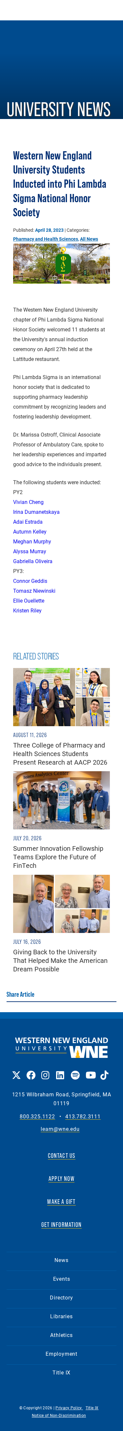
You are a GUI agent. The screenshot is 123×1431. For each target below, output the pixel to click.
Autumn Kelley (30, 531)
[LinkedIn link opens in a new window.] (60, 1070)
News (61, 1259)
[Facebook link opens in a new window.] (31, 1070)
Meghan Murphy (32, 541)
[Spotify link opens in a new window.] (75, 1070)
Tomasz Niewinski (34, 590)
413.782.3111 (83, 1116)
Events (61, 1278)
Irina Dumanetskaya (36, 511)
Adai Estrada (28, 521)
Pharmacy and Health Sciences (45, 239)
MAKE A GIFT (61, 1201)
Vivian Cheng (28, 501)
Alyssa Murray (29, 551)
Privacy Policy (69, 1407)
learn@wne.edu (60, 1129)
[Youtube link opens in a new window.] (90, 1070)
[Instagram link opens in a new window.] (45, 1070)
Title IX (61, 1372)
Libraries (61, 1316)
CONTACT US (61, 1155)
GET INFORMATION (61, 1224)
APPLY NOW (61, 1178)
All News (89, 239)
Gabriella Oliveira (32, 561)
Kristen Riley (27, 610)
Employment (61, 1353)
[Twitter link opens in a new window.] (16, 1070)
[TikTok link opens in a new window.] (104, 1070)
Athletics (61, 1334)
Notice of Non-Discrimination (59, 1415)
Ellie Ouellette (28, 600)
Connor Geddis (30, 580)
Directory (61, 1297)
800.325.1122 (37, 1116)
